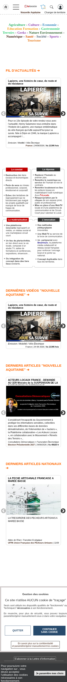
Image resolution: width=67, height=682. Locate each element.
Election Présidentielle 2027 (21, 445)
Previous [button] (3, 113)
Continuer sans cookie (49, 630)
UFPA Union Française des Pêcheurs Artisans (30, 543)
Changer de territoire (55, 12)
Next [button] (63, 113)
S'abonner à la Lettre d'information (35, 658)
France (29, 145)
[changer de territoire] (43, 7)
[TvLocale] (30, 6)
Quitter (17, 630)
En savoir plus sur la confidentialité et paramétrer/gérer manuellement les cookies (35, 644)
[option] (33, 113)
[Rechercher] (51, 7)
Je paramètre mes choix (49, 673)
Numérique (14, 36)
